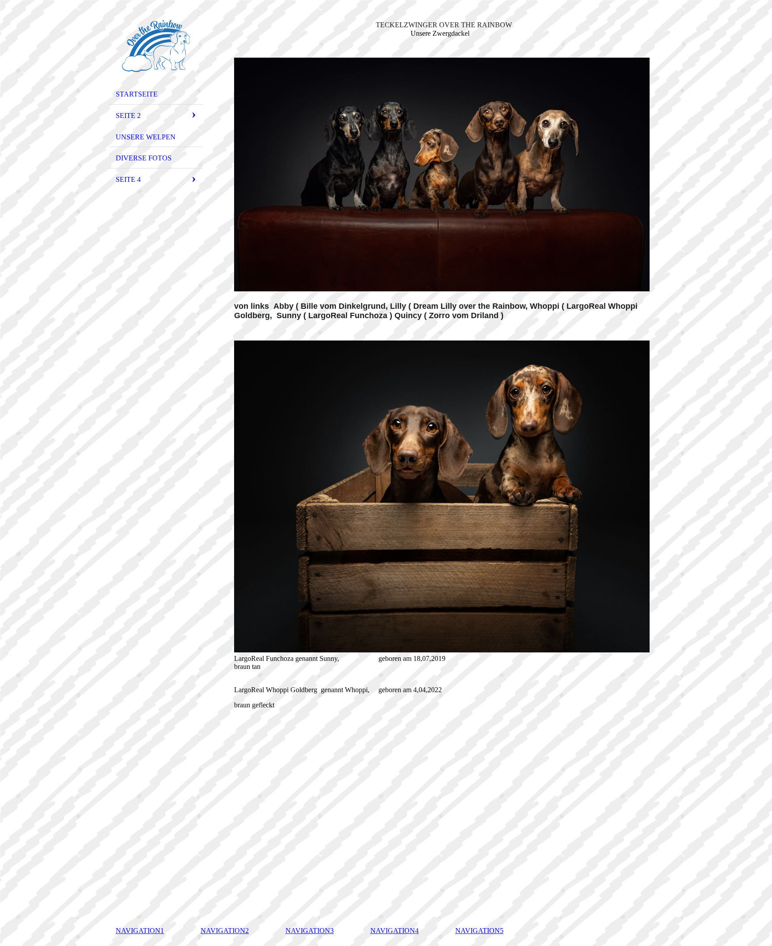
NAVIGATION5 (479, 930)
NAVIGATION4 (394, 930)
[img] (156, 46)
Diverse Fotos (144, 158)
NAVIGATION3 (309, 930)
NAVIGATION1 (140, 930)
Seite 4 (128, 179)
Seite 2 (128, 115)
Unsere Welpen (146, 137)
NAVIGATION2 (225, 930)
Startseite (137, 94)
